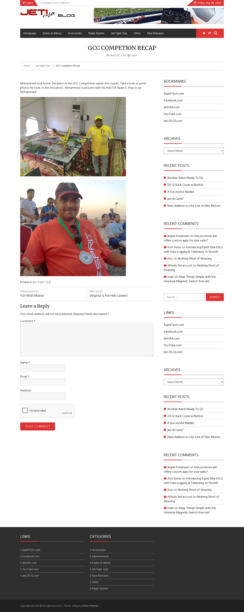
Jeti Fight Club (119, 33)
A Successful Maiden (180, 192)
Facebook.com (173, 100)
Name (25, 362)
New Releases (155, 33)
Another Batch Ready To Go (185, 178)
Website (25, 390)
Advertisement (100, 556)
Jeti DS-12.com (173, 121)
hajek (134, 55)
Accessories (75, 33)
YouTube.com (173, 114)
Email (24, 376)
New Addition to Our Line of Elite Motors (193, 205)
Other (137, 33)
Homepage (29, 33)
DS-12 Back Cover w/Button (185, 185)
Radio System (96, 33)
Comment (27, 321)
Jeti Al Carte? (175, 198)
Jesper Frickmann (178, 236)
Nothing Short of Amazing (194, 258)
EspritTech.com (174, 93)
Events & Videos (52, 33)
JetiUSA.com (172, 107)
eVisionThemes (90, 605)
